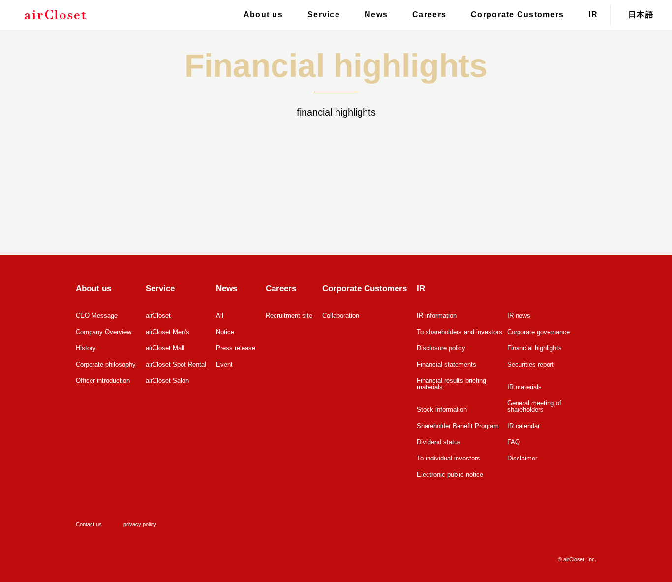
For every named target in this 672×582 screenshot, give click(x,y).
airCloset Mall (165, 348)
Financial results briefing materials (451, 384)
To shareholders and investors (459, 332)
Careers (429, 14)
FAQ (513, 442)
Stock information (442, 409)
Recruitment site (289, 315)
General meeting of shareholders (534, 406)
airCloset (158, 315)
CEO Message (97, 315)
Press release (235, 348)
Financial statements (446, 364)
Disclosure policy (441, 348)
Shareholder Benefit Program (458, 425)
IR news (518, 315)
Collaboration (340, 315)
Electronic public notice (450, 474)
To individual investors (448, 458)
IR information (437, 315)
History (86, 348)
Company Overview (103, 332)
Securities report (530, 364)
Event (224, 364)
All (219, 315)
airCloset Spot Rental (176, 364)
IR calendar (523, 425)
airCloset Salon (167, 380)
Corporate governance (538, 332)
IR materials (524, 387)
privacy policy (139, 524)
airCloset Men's (167, 332)
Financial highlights (534, 348)
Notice (225, 332)
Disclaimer (522, 458)
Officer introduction (103, 380)
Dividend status (439, 442)
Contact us (89, 524)
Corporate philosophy (106, 364)
